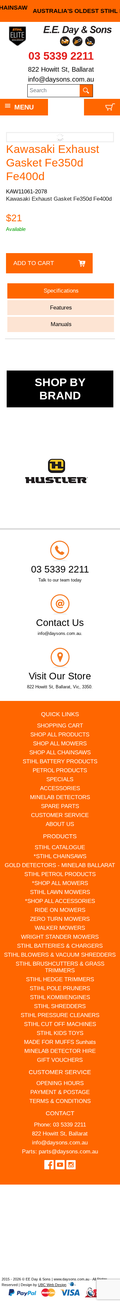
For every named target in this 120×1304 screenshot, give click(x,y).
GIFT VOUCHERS (60, 1060)
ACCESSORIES (60, 788)
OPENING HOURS (60, 1083)
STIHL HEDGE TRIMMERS (60, 979)
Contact (60, 1113)
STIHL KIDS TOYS (60, 1033)
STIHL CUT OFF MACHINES (60, 1024)
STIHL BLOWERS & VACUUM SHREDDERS (60, 955)
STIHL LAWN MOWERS (60, 892)
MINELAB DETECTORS (60, 797)
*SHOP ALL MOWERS (60, 883)
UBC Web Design (52, 1285)
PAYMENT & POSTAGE (60, 1092)
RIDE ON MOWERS (60, 910)
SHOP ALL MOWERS (60, 743)
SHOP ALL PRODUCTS (59, 734)
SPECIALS (59, 779)
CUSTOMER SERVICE (60, 815)
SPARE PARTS (60, 806)
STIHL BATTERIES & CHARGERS (60, 946)
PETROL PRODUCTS (60, 770)
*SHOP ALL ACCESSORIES (60, 901)
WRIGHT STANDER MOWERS (60, 937)
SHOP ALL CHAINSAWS (60, 752)
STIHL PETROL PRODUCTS (60, 874)
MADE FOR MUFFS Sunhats (60, 1042)
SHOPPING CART (60, 725)
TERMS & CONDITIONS (60, 1101)
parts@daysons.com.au (68, 1151)
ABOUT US (60, 824)
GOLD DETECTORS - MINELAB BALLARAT (60, 865)
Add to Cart (33, 263)
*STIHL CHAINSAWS (60, 856)
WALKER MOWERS (60, 928)
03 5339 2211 (61, 56)
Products (60, 836)
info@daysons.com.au (61, 79)
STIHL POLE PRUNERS (60, 988)
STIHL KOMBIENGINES (60, 997)
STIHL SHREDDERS (60, 1006)
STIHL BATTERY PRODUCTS (60, 761)
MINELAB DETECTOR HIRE (60, 1051)
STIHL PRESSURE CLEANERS (60, 1015)
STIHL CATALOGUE (60, 847)
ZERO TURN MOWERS (60, 919)
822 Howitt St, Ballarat (61, 69)
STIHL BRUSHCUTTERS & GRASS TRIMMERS (60, 967)
